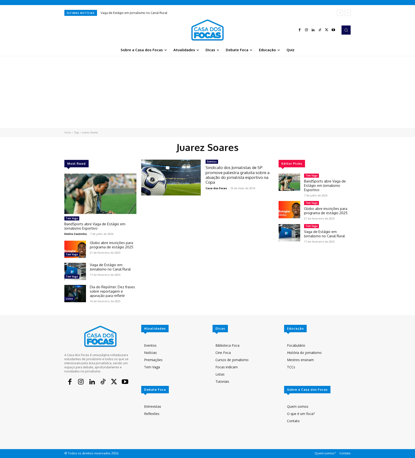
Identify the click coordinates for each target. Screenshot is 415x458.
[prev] (340, 13)
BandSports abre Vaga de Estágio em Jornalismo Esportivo (94, 226)
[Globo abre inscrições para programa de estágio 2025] (75, 249)
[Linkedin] (313, 30)
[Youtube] (333, 30)
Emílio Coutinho (75, 234)
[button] (346, 30)
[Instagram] (306, 30)
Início (67, 132)
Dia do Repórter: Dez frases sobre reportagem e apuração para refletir (112, 291)
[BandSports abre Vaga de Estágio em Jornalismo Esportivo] (100, 194)
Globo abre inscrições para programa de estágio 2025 (111, 244)
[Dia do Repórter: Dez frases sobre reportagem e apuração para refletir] (75, 293)
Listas (69, 298)
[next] (348, 13)
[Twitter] (326, 30)
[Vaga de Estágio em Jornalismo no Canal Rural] (75, 271)
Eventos (212, 161)
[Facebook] (299, 30)
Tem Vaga (72, 218)
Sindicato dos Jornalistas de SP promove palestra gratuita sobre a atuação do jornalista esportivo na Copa (237, 175)
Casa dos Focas (216, 188)
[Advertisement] (207, 91)
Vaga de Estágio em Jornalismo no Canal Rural (134, 13)
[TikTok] (320, 30)
